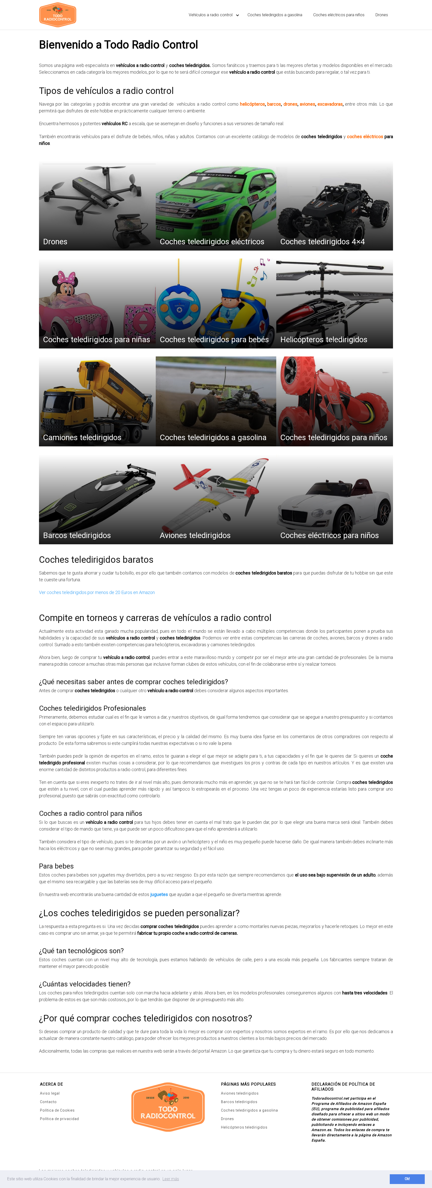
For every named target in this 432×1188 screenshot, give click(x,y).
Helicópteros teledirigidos (244, 1127)
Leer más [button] (170, 1179)
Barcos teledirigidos (239, 1102)
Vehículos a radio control (210, 14)
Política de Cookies (57, 1110)
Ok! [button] (407, 1179)
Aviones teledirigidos (240, 1093)
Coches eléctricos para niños (338, 14)
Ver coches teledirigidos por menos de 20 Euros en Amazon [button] (97, 592)
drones (291, 104)
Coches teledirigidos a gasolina (275, 14)
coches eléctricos (365, 136)
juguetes (159, 894)
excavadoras (330, 104)
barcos (274, 104)
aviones (307, 104)
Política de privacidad (59, 1119)
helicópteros (252, 104)
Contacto (48, 1102)
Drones (382, 14)
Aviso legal (50, 1093)
